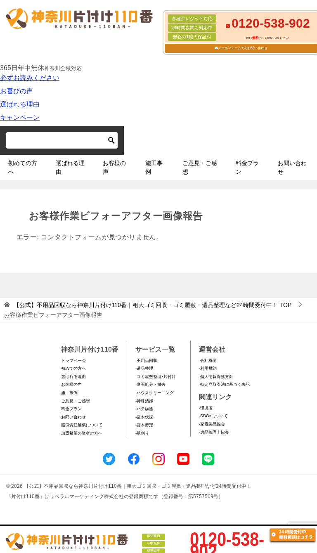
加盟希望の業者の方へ (81, 433)
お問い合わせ (292, 167)
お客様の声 (114, 167)
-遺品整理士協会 (214, 432)
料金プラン (247, 167)
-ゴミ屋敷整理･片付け (155, 376)
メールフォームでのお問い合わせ (242, 48)
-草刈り (142, 433)
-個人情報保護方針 (216, 376)
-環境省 (206, 408)
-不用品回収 (146, 360)
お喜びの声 (16, 91)
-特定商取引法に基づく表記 (224, 384)
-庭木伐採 (144, 417)
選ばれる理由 (20, 104)
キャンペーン (20, 117)
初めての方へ (22, 167)
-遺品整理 (144, 368)
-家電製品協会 (212, 424)
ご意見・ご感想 (199, 167)
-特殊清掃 (144, 401)
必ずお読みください (29, 77)
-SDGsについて (213, 416)
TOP (152, 305)
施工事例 (154, 167)
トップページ (73, 360)
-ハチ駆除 (144, 408)
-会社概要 (208, 360)
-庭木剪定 (144, 425)
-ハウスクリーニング (154, 392)
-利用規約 (208, 368)
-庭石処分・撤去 (150, 384)
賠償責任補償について (81, 425)
